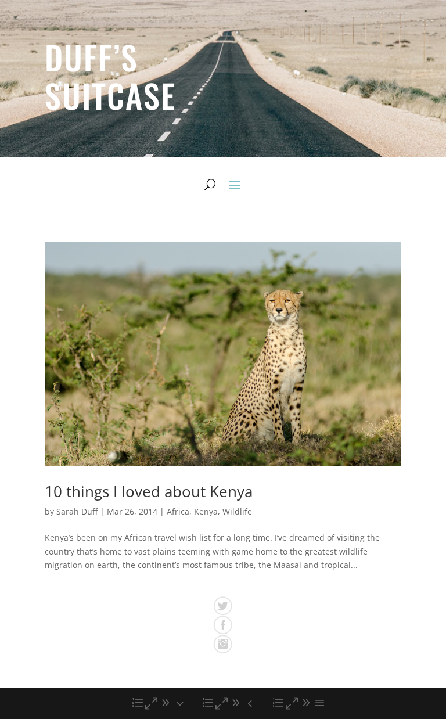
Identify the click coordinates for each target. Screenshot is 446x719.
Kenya (206, 511)
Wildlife (237, 511)
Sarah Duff (77, 511)
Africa (178, 511)
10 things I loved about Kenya (149, 491)
